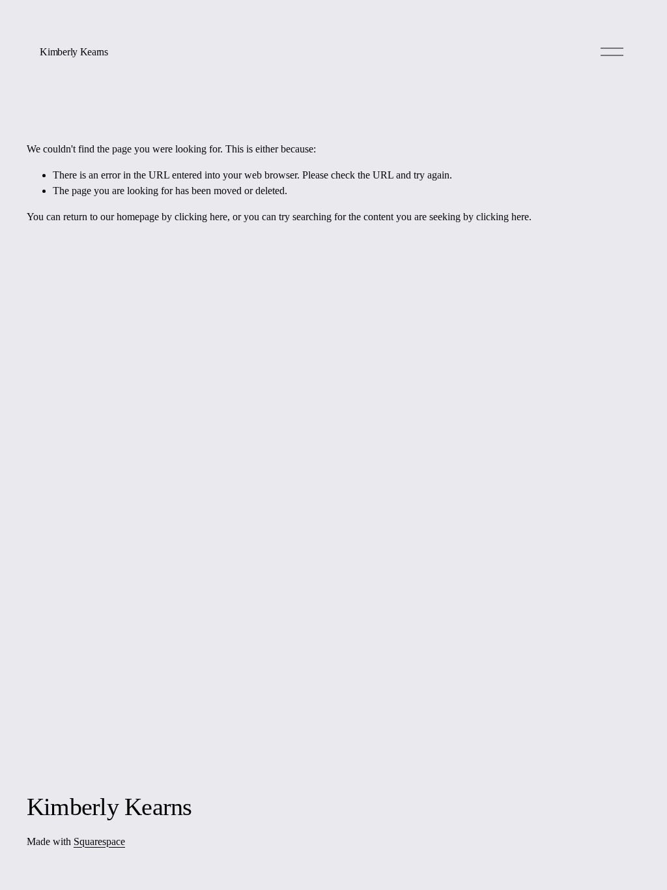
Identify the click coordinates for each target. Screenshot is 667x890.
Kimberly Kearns (73, 51)
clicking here (201, 216)
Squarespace (99, 841)
